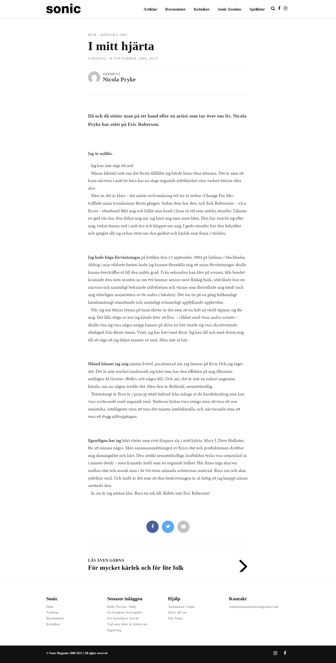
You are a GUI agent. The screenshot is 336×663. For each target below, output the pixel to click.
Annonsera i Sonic (181, 607)
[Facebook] (152, 527)
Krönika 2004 (114, 35)
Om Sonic (175, 618)
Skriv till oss (177, 612)
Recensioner (175, 9)
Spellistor (257, 9)
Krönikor (202, 9)
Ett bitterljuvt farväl (122, 618)
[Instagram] (285, 8)
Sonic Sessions (229, 9)
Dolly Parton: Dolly (122, 607)
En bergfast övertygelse (124, 612)
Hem (92, 35)
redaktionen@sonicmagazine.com (254, 607)
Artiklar (150, 9)
